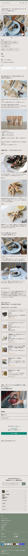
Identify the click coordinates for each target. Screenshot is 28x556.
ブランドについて (5, 418)
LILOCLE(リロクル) (5, 13)
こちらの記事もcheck (6, 388)
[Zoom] (22, 34)
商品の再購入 (3, 526)
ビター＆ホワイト (5, 42)
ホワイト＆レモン (5, 46)
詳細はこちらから (11, 318)
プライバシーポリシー (5, 522)
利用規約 (2, 527)
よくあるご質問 (4, 524)
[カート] (23, 3)
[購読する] (24, 483)
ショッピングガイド (4, 518)
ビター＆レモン (15, 42)
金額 (2, 53)
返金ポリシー (3, 529)
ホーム (2, 6)
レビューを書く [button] (14, 433)
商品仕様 (3, 411)
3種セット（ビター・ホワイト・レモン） (10, 49)
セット (2, 39)
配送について (4, 414)
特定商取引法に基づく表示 (6, 520)
